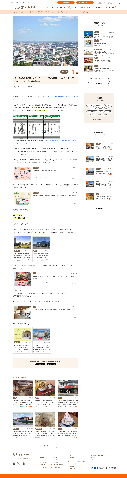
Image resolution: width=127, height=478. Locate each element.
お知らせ (55, 457)
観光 (101, 108)
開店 (21, 406)
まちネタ (27, 438)
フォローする (52, 364)
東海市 (75, 406)
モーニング (60, 438)
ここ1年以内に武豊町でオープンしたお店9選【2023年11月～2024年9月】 (53, 309)
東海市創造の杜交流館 (100, 52)
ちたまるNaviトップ (17, 12)
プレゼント (55, 462)
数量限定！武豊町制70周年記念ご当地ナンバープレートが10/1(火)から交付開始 (54, 195)
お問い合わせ (94, 460)
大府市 (29, 437)
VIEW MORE (99, 83)
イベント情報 (44, 467)
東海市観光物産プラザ (100, 43)
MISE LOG (43, 460)
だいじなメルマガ (57, 467)
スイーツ (40, 406)
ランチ (14, 406)
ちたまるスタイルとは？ (75, 464)
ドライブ (93, 108)
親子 (41, 438)
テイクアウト (100, 105)
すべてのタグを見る (98, 119)
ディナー (17, 406)
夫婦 (50, 406)
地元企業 (24, 406)
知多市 (110, 174)
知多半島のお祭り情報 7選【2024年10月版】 (45, 170)
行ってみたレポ (45, 406)
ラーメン (67, 406)
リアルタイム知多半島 (58, 464)
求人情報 (55, 460)
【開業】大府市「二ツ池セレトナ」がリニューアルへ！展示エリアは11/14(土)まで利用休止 (104, 185)
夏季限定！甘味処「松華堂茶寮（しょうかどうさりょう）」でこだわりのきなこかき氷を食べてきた (45, 402)
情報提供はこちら (95, 457)
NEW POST (44, 462)
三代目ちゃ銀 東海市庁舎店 (101, 68)
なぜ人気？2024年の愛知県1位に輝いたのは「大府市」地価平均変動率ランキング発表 (22, 255)
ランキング (43, 464)
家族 (27, 406)
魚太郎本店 (97, 34)
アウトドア (20, 438)
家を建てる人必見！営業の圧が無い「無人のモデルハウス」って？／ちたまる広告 (22, 347)
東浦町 (75, 437)
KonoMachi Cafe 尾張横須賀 (102, 60)
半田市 (53, 406)
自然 (24, 438)
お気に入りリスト (86, 2)
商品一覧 (72, 457)
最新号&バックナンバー (75, 468)
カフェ (36, 406)
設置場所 (72, 466)
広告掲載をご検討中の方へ (97, 455)
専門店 (38, 438)
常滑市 (30, 406)
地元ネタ (30, 12)
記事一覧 (45, 446)
